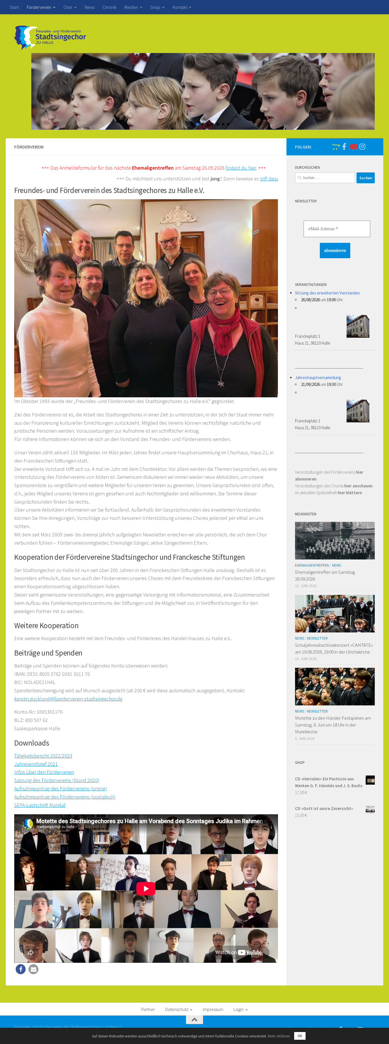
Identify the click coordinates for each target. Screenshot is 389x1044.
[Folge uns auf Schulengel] (334, 146)
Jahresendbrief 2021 (36, 764)
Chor (68, 7)
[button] (192, 124)
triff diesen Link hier (234, 178)
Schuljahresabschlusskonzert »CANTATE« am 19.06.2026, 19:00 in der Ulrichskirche (334, 648)
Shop (155, 7)
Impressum (213, 1009)
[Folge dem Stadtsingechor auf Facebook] (344, 146)
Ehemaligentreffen (312, 565)
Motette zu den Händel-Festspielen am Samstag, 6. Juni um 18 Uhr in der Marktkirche (333, 724)
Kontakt (180, 7)
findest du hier (195, 167)
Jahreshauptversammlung (318, 377)
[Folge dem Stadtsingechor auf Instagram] (362, 146)
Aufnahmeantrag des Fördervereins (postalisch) (65, 796)
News (90, 7)
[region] (194, 91)
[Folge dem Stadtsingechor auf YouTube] (353, 146)
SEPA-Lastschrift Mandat (39, 805)
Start (14, 7)
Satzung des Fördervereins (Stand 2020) (56, 780)
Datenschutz (176, 1009)
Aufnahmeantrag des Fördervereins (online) (60, 788)
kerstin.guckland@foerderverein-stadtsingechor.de (68, 698)
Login (238, 1009)
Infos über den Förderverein (44, 772)
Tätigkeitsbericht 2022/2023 (43, 755)
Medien (131, 7)
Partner (148, 1009)
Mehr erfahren (279, 1036)
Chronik (109, 7)
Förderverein (39, 7)
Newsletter (317, 638)
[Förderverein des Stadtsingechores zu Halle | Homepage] (50, 38)
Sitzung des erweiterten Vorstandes (327, 293)
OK (300, 1035)
